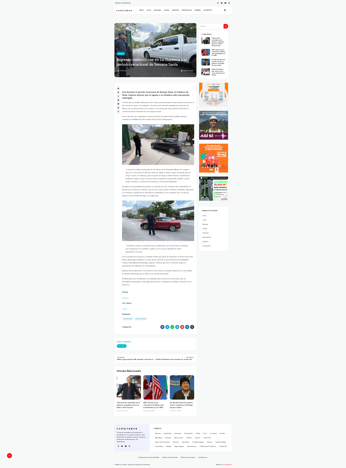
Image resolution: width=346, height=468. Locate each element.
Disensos (176, 442)
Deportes (175, 10)
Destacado (178, 433)
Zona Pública (159, 446)
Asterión (197, 438)
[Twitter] (221, 3)
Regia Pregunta (179, 446)
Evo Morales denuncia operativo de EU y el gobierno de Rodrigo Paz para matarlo (181, 405)
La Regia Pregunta (198, 442)
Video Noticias (191, 446)
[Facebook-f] (218, 3)
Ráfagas (121, 53)
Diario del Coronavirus (162, 442)
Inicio (142, 10)
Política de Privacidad (170, 457)
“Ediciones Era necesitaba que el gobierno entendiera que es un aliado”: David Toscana (128, 405)
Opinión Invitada (220, 442)
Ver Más (121, 346)
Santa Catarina (141, 318)
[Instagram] (229, 3)
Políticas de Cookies (188, 457)
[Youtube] (225, 3)
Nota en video (178, 438)
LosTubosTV (207, 10)
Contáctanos (202, 457)
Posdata (222, 433)
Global (166, 10)
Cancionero (207, 438)
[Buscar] (226, 26)
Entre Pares (185, 442)
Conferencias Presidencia (208, 446)
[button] (224, 10)
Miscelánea (158, 438)
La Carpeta (213, 433)
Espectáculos (187, 10)
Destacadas (167, 433)
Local (149, 10)
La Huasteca (127, 318)
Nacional (157, 10)
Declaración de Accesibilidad (149, 457)
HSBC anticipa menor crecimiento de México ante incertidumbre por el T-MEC (153, 405)
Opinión (198, 10)
